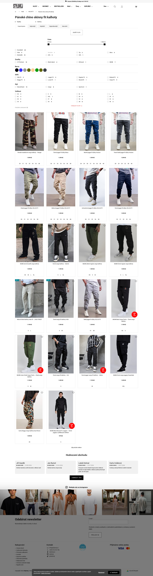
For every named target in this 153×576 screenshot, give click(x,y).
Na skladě (21, 50)
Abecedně (64, 26)
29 (111, 96)
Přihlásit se (95, 535)
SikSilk (112, 62)
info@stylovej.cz (53, 547)
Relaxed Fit (114, 77)
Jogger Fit (52, 77)
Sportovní (83, 87)
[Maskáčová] (41, 70)
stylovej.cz (52, 552)
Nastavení (101, 572)
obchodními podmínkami (114, 527)
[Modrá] (21, 70)
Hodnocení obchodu (76, 455)
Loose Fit (51, 80)
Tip (81, 52)
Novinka (51, 52)
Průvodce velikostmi (21, 552)
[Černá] (17, 70)
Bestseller (21, 55)
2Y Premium (22, 62)
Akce (19, 52)
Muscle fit (83, 80)
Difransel (82, 62)
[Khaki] (29, 70)
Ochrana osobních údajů (23, 562)
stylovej (51, 554)
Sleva (112, 52)
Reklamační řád (20, 560)
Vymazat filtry (76, 106)
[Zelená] (37, 70)
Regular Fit (83, 77)
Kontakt (18, 554)
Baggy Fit (21, 80)
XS (19, 94)
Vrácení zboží (20, 548)
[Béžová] (33, 70)
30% (81, 55)
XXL (50, 96)
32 (81, 99)
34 (19, 101)
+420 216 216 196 (54, 550)
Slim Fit (20, 77)
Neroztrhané (22, 87)
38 (81, 101)
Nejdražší (42, 26)
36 (50, 101)
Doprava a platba (21, 556)
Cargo (51, 87)
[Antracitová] (45, 70)
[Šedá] (25, 70)
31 (50, 99)
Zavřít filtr (76, 32)
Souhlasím (115, 572)
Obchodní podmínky (21, 558)
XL (19, 96)
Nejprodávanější (53, 26)
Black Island (52, 62)
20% (50, 55)
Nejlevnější (32, 26)
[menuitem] (36, 6)
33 (111, 99)
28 (81, 96)
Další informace (46, 573)
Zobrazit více (77, 478)
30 (19, 99)
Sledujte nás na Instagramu (78, 487)
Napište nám (19, 565)
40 (111, 101)
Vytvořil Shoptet (133, 570)
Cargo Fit (113, 80)
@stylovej (52, 556)
